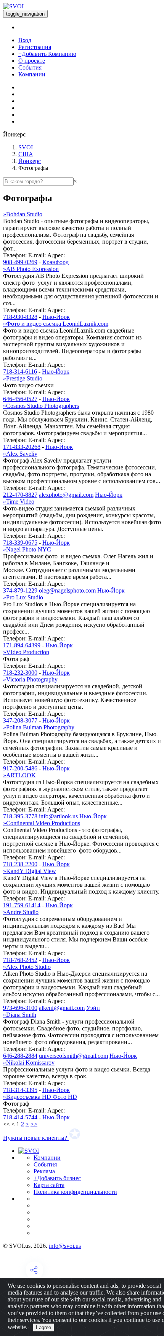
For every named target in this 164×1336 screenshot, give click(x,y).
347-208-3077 (20, 720)
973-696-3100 (20, 1008)
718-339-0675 (20, 542)
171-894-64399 (21, 645)
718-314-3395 (20, 1090)
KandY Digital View (29, 871)
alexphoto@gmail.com (66, 494)
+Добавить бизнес (57, 1178)
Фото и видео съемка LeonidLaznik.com (55, 323)
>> (34, 1124)
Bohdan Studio (22, 214)
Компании (31, 74)
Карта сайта (49, 1185)
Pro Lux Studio (23, 597)
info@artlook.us (58, 816)
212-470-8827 (20, 494)
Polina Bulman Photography (38, 727)
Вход (24, 40)
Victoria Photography (30, 679)
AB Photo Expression (31, 269)
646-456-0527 (20, 399)
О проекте (31, 60)
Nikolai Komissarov (29, 1062)
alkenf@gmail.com (62, 1008)
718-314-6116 (20, 371)
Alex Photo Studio (27, 967)
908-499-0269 (20, 262)
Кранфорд (55, 262)
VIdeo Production (26, 652)
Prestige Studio (22, 378)
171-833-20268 (21, 447)
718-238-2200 (20, 864)
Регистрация (34, 47)
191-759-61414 (21, 905)
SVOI (25, 147)
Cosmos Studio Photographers (41, 406)
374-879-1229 (20, 590)
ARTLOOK (19, 775)
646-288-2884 (20, 1055)
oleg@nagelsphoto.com (67, 590)
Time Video (18, 501)
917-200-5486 (20, 768)
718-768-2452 (20, 960)
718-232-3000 (20, 672)
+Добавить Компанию (47, 54)
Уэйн (93, 1008)
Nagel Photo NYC (27, 549)
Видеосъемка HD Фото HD (40, 1097)
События (30, 67)
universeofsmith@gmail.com (73, 1055)
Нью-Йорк (56, 317)
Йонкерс (29, 161)
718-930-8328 (20, 317)
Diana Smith (19, 1014)
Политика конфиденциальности (75, 1192)
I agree (43, 1327)
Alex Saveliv (20, 453)
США (25, 154)
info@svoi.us (65, 1245)
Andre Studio (21, 912)
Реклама (44, 1171)
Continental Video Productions (41, 823)
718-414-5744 (20, 1117)
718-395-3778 (20, 816)
